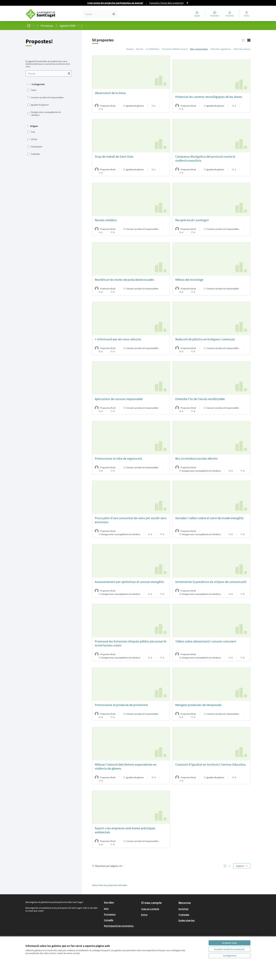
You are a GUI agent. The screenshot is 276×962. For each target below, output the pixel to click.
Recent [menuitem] (139, 49)
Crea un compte (150, 908)
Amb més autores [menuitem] (242, 49)
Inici (106, 908)
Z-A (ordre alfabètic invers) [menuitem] (175, 49)
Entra (144, 914)
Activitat (183, 908)
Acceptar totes (229, 942)
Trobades (183, 914)
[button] (36, 84)
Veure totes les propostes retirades (109, 885)
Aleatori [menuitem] (130, 49)
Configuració (229, 955)
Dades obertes (186, 920)
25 (120, 865)
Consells (108, 920)
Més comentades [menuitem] (199, 49)
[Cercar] (113, 14)
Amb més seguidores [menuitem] (221, 49)
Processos (47, 25)
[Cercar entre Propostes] (69, 73)
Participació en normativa (119, 925)
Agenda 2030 (67, 25)
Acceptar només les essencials (229, 949)
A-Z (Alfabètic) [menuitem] (152, 49)
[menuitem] (49, 73)
